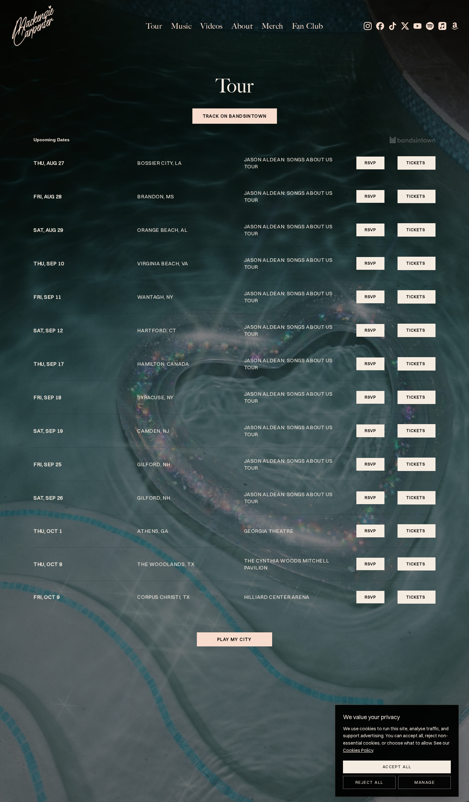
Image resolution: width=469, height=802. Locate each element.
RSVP (370, 162)
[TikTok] (393, 26)
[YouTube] (417, 26)
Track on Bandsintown (235, 116)
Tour (154, 26)
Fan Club (307, 26)
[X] (405, 26)
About (242, 26)
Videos (211, 26)
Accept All (397, 766)
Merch (272, 26)
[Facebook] (380, 26)
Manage (424, 782)
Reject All (369, 782)
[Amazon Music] (455, 26)
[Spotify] (430, 26)
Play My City (234, 639)
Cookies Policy (358, 750)
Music (181, 26)
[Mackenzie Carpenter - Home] (32, 26)
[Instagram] (368, 26)
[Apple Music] (442, 26)
